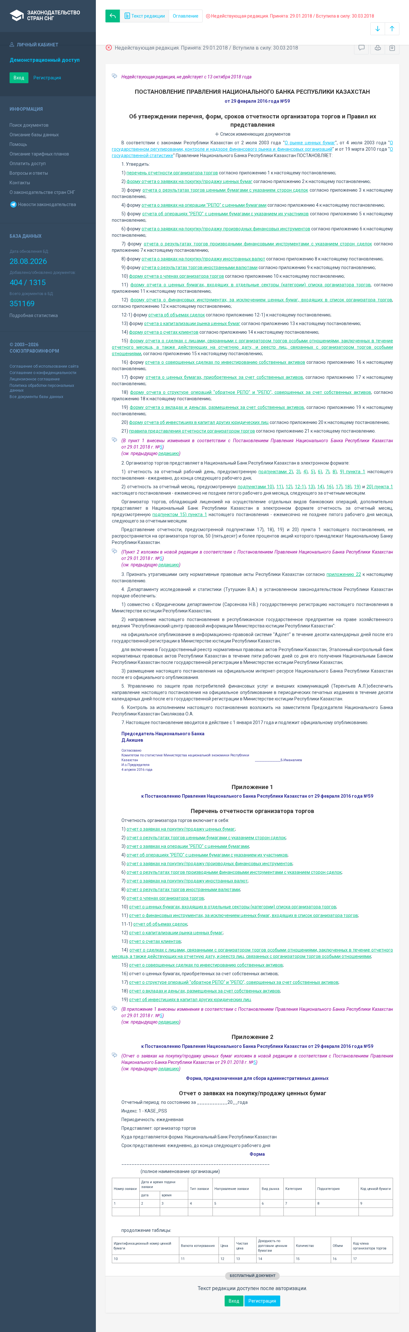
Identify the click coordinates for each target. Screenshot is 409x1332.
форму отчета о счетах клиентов (163, 332)
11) (279, 486)
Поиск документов (29, 125)
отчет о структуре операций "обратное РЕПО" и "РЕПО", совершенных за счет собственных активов (233, 982)
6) (320, 471)
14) (320, 486)
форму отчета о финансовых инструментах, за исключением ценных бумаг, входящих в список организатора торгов (261, 299)
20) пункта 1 (380, 486)
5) (313, 471)
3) (298, 471)
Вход (19, 77)
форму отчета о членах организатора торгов (176, 276)
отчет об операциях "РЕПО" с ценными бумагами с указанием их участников (207, 854)
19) (357, 486)
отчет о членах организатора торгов (165, 898)
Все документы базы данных (36, 397)
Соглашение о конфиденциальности (43, 373)
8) (335, 471)
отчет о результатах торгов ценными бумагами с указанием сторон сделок (206, 837)
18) (348, 486)
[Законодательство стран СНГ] (48, 16)
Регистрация (47, 77)
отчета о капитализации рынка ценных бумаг (192, 323)
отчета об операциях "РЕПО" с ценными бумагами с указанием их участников (225, 213)
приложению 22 (344, 574)
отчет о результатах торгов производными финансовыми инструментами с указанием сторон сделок (234, 872)
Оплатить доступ (28, 163)
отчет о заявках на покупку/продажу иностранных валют (187, 880)
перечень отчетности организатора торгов (172, 172)
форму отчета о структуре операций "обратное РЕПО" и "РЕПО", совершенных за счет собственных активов (250, 392)
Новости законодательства (46, 204)
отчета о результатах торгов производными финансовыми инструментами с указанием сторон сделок (258, 243)
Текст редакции (147, 16)
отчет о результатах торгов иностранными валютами (183, 889)
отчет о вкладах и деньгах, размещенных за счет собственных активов (204, 990)
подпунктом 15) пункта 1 (179, 514)
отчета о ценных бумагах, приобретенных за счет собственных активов (224, 377)
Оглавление (185, 16)
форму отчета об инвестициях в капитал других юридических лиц (199, 422)
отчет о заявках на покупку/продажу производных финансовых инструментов (209, 863)
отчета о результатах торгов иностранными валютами (200, 267)
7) (327, 471)
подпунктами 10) (256, 486)
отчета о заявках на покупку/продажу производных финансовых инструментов (226, 228)
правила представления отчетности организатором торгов (192, 431)
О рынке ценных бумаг (310, 142)
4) (306, 471)
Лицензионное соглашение (35, 379)
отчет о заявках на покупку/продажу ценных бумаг (181, 829)
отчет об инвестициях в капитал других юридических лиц (190, 999)
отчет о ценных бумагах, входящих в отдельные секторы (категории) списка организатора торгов (232, 906)
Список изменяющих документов (254, 134)
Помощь (18, 144)
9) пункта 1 (353, 471)
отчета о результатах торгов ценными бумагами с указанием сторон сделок (225, 190)
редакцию (168, 453)
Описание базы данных (34, 134)
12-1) (300, 486)
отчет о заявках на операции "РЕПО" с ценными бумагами (188, 846)
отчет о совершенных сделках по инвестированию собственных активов (206, 965)
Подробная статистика (34, 315)
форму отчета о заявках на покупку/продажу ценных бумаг (189, 181)
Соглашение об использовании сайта (44, 366)
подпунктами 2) (276, 471)
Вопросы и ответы (29, 173)
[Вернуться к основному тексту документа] (112, 16)
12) (289, 486)
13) (311, 486)
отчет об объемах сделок (160, 924)
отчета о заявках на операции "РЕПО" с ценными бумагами (204, 205)
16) (330, 486)
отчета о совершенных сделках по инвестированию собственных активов (225, 362)
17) (339, 486)
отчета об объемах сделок (176, 314)
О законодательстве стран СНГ (42, 192)
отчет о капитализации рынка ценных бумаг (176, 932)
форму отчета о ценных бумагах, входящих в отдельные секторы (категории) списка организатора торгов (250, 284)
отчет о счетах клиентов (155, 941)
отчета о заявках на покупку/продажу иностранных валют (203, 258)
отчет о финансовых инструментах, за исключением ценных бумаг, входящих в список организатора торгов (243, 915)
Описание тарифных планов (39, 153)
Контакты (20, 182)
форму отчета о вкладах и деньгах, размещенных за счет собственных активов (217, 407)
